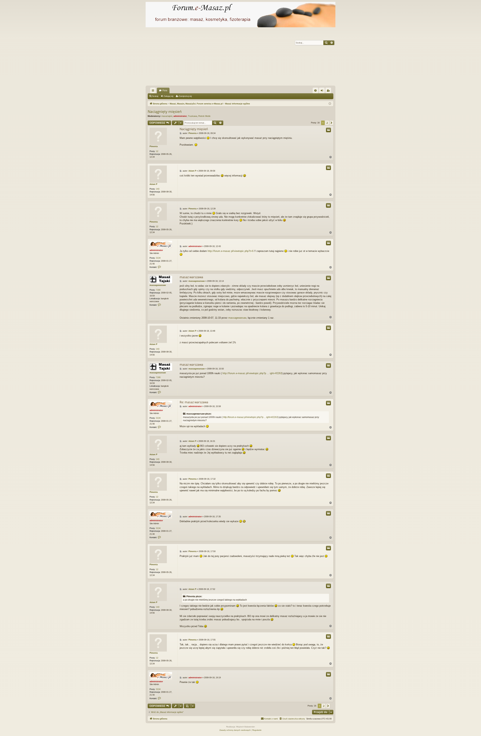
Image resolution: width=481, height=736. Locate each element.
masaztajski (166, 116)
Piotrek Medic (204, 116)
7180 (158, 290)
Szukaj (155, 96)
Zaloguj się (168, 96)
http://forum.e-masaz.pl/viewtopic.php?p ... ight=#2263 (252, 373)
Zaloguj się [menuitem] (323, 91)
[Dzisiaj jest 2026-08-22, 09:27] (330, 104)
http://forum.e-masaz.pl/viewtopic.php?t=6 (230, 251)
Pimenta (154, 146)
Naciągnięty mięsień (165, 111)
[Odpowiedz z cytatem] (328, 130)
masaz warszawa (191, 277)
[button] (331, 123)
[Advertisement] (258, 57)
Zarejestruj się (185, 96)
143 (157, 189)
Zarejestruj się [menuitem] (329, 91)
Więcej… (154, 91)
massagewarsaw (158, 285)
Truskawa (192, 116)
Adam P (153, 184)
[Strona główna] (240, 14)
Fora (165, 90)
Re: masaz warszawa (194, 402)
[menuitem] (315, 90)
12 (157, 151)
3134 (158, 258)
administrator (180, 116)
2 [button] (327, 123)
